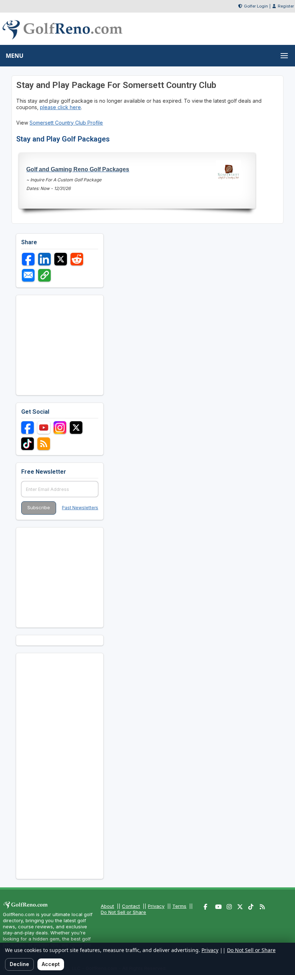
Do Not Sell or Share (123, 912)
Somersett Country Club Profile (66, 123)
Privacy (156, 906)
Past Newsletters (80, 507)
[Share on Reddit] (77, 259)
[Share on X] (60, 259)
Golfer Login (256, 6)
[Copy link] (44, 275)
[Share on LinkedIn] (44, 259)
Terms (179, 906)
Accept (51, 964)
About (107, 906)
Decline (19, 964)
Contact (131, 906)
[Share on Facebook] (28, 259)
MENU (14, 56)
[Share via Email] (28, 275)
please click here (60, 107)
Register (286, 6)
